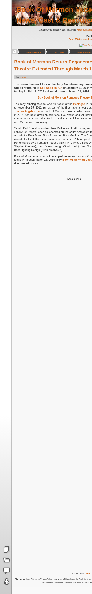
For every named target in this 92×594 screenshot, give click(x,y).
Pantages (79, 104)
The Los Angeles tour (27, 111)
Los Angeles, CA (51, 87)
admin (23, 77)
